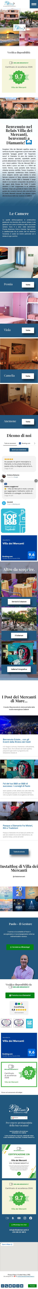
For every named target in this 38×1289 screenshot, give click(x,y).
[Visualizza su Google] (4, 476)
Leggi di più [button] (8, 468)
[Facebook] (21, 1286)
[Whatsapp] (2, 1286)
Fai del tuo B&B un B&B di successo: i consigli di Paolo (16, 784)
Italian (16, 1117)
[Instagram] (17, 1286)
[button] (19, 108)
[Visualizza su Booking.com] (4, 503)
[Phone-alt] (6, 1286)
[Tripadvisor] (19, 1218)
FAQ (29, 1275)
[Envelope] (10, 1286)
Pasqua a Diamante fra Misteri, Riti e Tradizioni (18, 826)
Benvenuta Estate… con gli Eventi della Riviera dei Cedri (17, 740)
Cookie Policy (22, 1275)
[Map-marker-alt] (14, 1286)
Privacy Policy (12, 1275)
